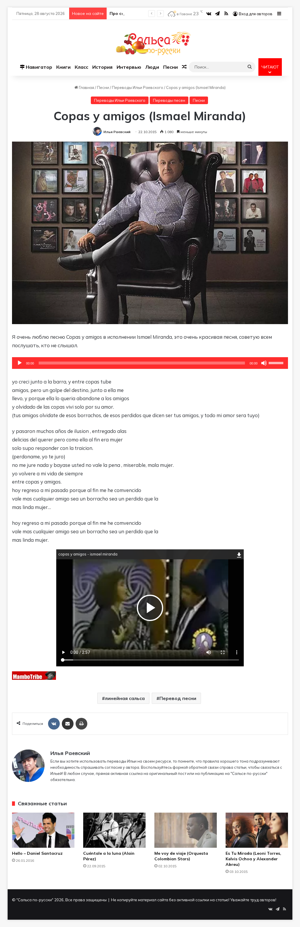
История (102, 67)
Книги (63, 67)
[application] (150, 363)
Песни (170, 67)
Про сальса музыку (130, 13)
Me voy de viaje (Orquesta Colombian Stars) (181, 856)
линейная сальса (125, 698)
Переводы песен (169, 100)
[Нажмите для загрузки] (239, 554)
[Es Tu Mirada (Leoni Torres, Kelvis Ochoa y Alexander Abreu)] (257, 830)
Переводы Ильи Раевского (137, 87)
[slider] (277, 362)
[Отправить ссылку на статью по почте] (68, 724)
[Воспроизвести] (20, 363)
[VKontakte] (54, 724)
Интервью (129, 67)
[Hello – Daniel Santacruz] (43, 830)
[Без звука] (264, 363)
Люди (152, 67)
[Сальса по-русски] (150, 43)
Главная (86, 87)
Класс (81, 67)
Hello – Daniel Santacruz (37, 853)
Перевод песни (177, 698)
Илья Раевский (116, 132)
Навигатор (38, 67)
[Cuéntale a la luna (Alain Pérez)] (114, 830)
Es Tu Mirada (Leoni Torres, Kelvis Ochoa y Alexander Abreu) (253, 859)
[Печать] (81, 724)
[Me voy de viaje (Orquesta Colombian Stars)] (185, 830)
